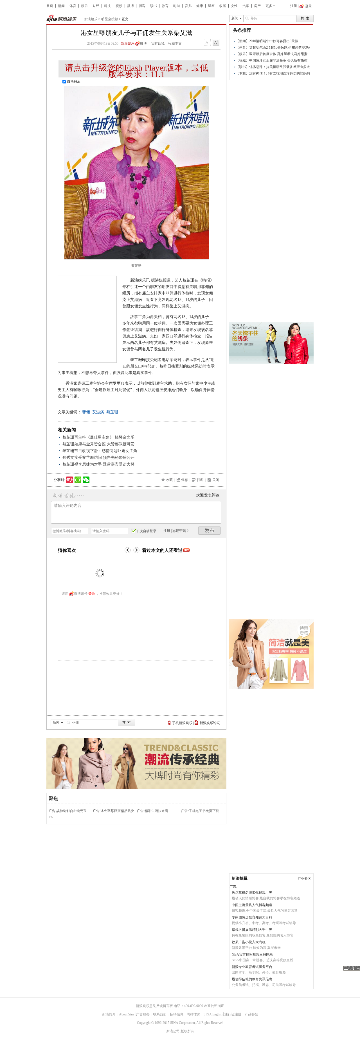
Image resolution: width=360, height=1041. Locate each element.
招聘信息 (176, 1014)
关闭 (215, 480)
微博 (130, 6)
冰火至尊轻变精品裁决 (117, 811)
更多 (269, 6)
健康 (199, 6)
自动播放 (73, 81)
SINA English (213, 1014)
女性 (234, 6)
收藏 (222, 6)
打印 (200, 480)
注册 (293, 6)
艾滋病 (98, 412)
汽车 (245, 6)
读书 (153, 6)
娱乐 (84, 6)
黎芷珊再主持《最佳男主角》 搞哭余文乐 (98, 437)
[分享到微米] (69, 480)
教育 (165, 6)
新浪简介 (109, 1014)
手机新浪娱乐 (182, 723)
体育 (72, 6)
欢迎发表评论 (208, 495)
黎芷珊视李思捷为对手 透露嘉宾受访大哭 (98, 464)
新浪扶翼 (240, 878)
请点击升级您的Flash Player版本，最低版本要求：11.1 (136, 71)
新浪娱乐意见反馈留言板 (154, 1006)
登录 (91, 594)
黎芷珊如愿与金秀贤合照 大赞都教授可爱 (98, 444)
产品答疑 (251, 1014)
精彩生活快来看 (156, 811)
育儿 (188, 6)
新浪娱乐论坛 (210, 723)
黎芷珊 (112, 412)
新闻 (61, 6)
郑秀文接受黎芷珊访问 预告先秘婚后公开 (98, 457)
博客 (142, 6)
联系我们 (159, 1014)
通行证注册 (232, 1014)
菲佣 (86, 412)
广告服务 (143, 1014)
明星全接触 (109, 19)
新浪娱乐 (91, 19)
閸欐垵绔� (209, 530)
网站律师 (193, 1014)
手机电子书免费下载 (204, 811)
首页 (49, 6)
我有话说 (158, 44)
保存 (184, 480)
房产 (257, 6)
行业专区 (304, 879)
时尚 (176, 6)
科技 (107, 6)
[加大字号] (216, 42)
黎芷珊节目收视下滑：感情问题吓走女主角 (99, 451)
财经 (96, 6)
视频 (119, 6)
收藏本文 (175, 44)
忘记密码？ (180, 531)
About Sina (126, 1014)
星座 (211, 6)
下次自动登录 (146, 531)
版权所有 (187, 1031)
